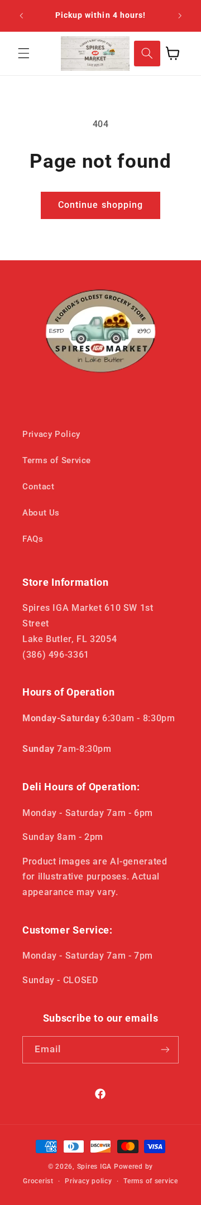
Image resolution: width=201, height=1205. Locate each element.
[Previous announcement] (21, 15)
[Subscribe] (165, 1049)
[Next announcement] (180, 15)
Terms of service (150, 1181)
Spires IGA (94, 1166)
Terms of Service (56, 460)
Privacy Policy (51, 434)
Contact (38, 487)
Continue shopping (100, 205)
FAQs (33, 539)
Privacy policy (88, 1181)
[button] (23, 53)
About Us (41, 513)
